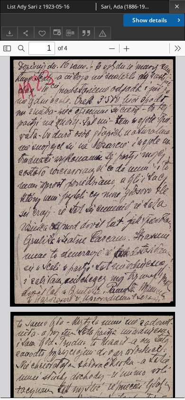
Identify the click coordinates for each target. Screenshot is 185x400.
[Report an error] (102, 33)
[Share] (26, 33)
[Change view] (56, 33)
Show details (149, 20)
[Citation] (86, 33)
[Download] (9, 33)
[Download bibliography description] (70, 33)
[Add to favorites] (42, 33)
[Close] (177, 6)
